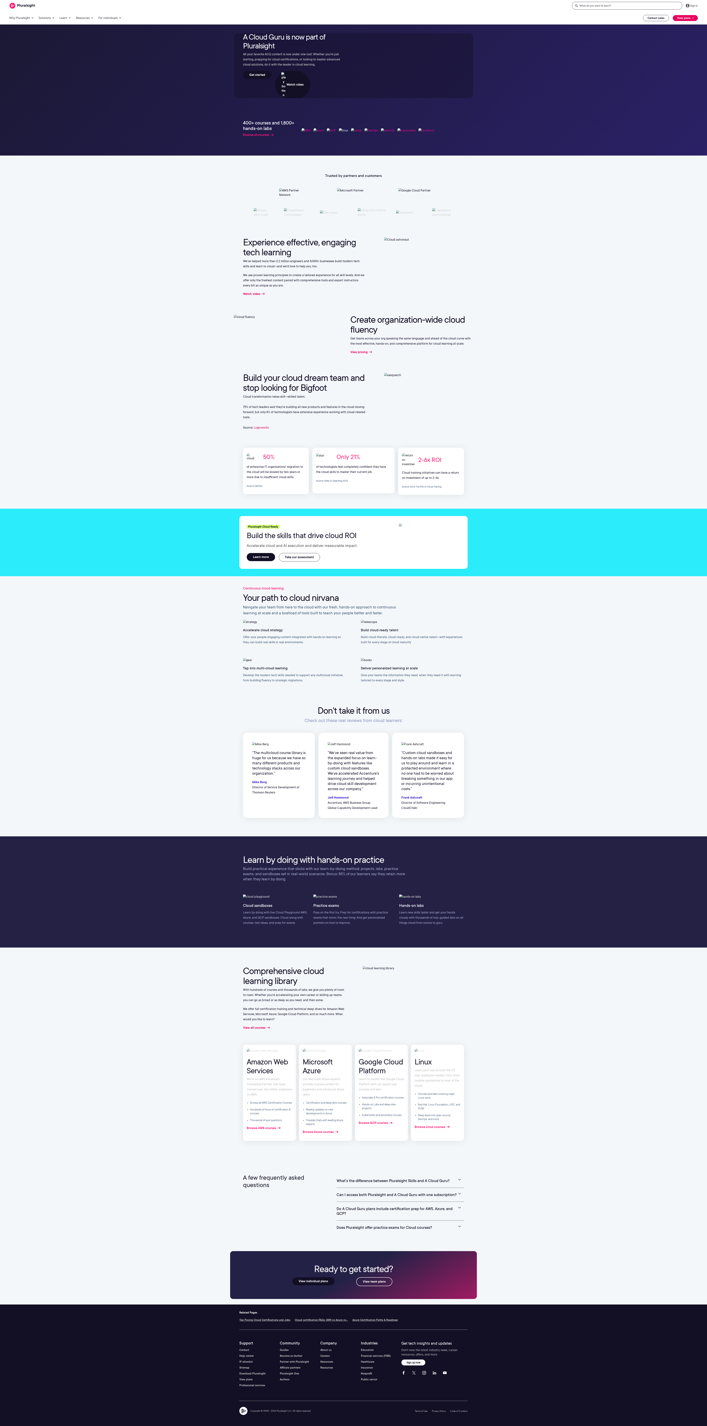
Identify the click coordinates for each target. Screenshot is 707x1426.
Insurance (367, 1367)
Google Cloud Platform (381, 1066)
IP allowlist (246, 1361)
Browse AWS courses (262, 1128)
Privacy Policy (439, 1411)
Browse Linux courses (430, 1127)
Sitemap (244, 1367)
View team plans (374, 1281)
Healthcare (367, 1361)
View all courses (254, 1027)
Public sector (369, 1379)
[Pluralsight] (22, 6)
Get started (257, 75)
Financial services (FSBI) (376, 1355)
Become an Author (291, 1355)
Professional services (252, 1385)
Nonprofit (366, 1373)
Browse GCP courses (374, 1123)
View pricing (359, 352)
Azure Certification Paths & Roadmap (375, 1319)
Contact (244, 1349)
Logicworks (261, 427)
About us (326, 1349)
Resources (326, 1367)
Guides (284, 1349)
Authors (284, 1379)
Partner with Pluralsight (294, 1361)
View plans (246, 1379)
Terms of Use (421, 1411)
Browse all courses (256, 135)
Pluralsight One (289, 1373)
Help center (246, 1355)
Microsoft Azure (318, 1066)
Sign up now (413, 1362)
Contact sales (656, 18)
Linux (423, 1061)
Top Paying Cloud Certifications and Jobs (264, 1319)
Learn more (261, 557)
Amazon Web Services (267, 1066)
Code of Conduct (459, 1411)
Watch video (295, 84)
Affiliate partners (290, 1367)
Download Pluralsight (252, 1373)
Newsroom (326, 1361)
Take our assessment (299, 557)
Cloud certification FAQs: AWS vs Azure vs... (321, 1319)
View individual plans (313, 1281)
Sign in (694, 5)
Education (367, 1349)
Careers (325, 1355)
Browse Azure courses (319, 1132)
